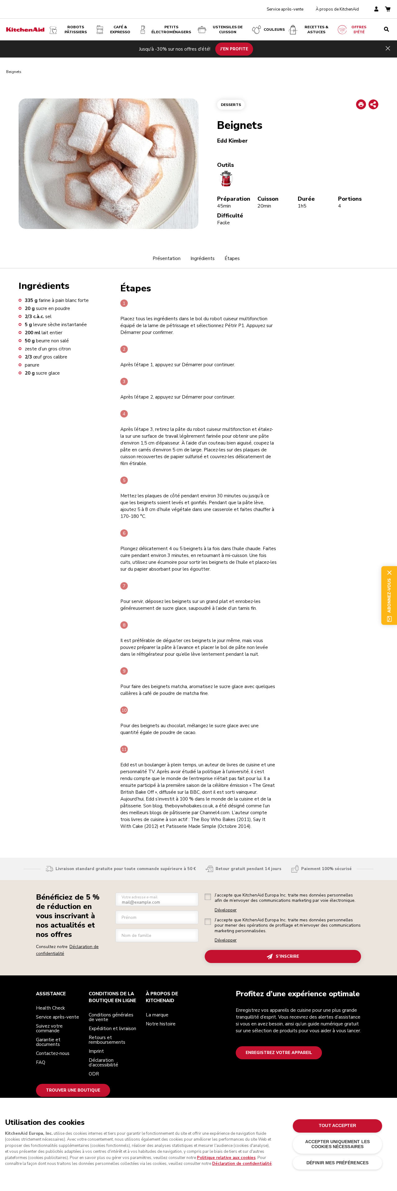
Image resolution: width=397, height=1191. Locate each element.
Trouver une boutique (73, 1090)
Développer (226, 910)
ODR (94, 1074)
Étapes (232, 258)
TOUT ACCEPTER (337, 1125)
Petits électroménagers (171, 29)
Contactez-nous (52, 1053)
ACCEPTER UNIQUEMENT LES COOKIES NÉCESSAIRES (337, 1144)
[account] (376, 9)
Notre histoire (161, 1024)
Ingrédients (202, 258)
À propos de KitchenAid (337, 9)
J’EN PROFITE (234, 49)
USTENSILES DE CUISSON (228, 29)
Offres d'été (358, 29)
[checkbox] (208, 897)
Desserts (231, 104)
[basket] (388, 9)
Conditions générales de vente (111, 1017)
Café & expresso (120, 29)
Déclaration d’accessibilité (103, 1062)
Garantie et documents (48, 1042)
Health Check (50, 1008)
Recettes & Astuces (316, 29)
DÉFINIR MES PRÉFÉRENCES (337, 1163)
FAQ (40, 1062)
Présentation (167, 258)
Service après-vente (285, 9)
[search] (386, 29)
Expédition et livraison (112, 1028)
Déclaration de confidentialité (242, 1163)
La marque (157, 1015)
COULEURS (274, 29)
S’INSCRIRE (287, 956)
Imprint (96, 1051)
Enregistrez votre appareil (279, 1053)
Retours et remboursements (107, 1039)
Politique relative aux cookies (226, 1158)
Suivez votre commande (49, 1028)
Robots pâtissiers (76, 29)
